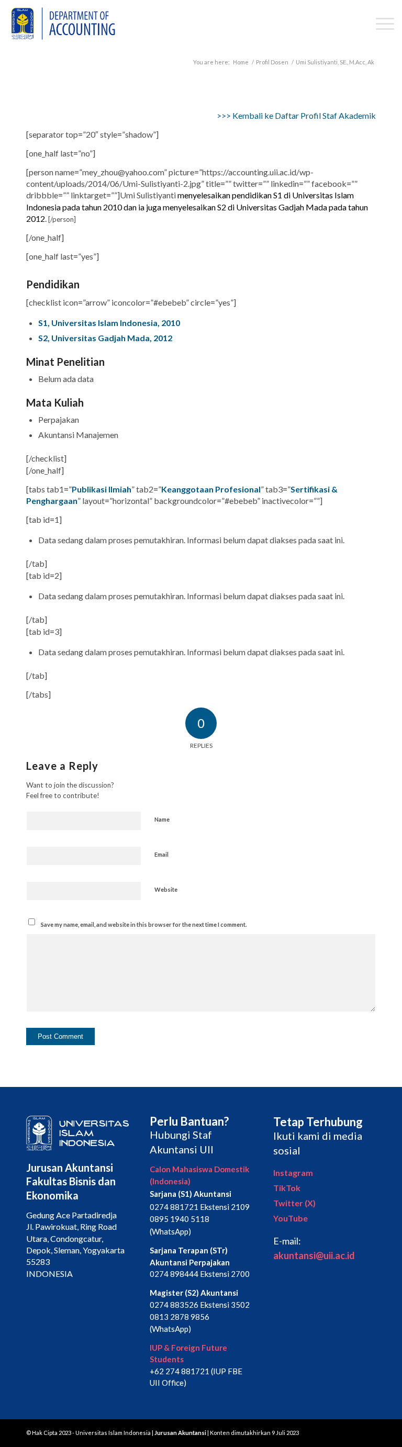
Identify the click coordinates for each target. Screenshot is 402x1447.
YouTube (290, 1218)
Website (165, 889)
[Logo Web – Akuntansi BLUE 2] (61, 23)
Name (162, 819)
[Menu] (379, 23)
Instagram (293, 1172)
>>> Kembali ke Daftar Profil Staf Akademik (296, 115)
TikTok (286, 1188)
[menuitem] (379, 23)
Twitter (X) (294, 1203)
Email (161, 854)
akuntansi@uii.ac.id (314, 1255)
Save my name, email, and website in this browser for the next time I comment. (144, 924)
